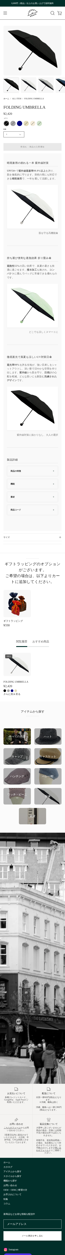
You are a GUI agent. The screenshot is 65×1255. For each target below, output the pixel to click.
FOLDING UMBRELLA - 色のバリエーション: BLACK (4, 690)
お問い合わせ (10, 1185)
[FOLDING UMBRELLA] (11, 85)
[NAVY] (19, 123)
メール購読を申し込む (32, 1236)
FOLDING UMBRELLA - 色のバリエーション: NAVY (12, 690)
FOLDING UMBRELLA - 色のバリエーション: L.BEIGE (15, 690)
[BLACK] (6, 123)
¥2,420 (7, 686)
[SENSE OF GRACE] (32, 13)
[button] (52, 13)
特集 (5, 1199)
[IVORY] (32, 123)
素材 (13, 497)
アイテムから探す (12, 1171)
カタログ (7, 1167)
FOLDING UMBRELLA (15, 682)
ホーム (6, 99)
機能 (13, 484)
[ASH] (13, 123)
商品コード (16, 510)
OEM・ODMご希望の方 (15, 1190)
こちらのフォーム (12, 1128)
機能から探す (10, 1181)
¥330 (6, 625)
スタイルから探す (12, 1176)
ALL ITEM (16, 99)
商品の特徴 (16, 471)
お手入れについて (12, 1194)
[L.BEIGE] (26, 123)
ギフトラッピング (13, 621)
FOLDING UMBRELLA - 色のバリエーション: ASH (8, 690)
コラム (6, 1203)
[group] (32, 3)
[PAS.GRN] (39, 123)
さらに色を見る (11, 694)
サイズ (6, 537)
